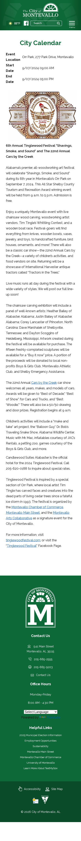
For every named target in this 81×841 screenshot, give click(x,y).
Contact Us (43, 675)
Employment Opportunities (40, 740)
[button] (58, 23)
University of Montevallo (41, 762)
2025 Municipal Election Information (40, 735)
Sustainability (40, 746)
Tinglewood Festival (21, 546)
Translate (53, 717)
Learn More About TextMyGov (41, 768)
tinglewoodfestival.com (23, 540)
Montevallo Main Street (23, 513)
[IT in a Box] (44, 803)
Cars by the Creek (44, 383)
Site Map (57, 789)
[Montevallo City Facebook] (26, 23)
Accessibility (32, 789)
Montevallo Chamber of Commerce (37, 507)
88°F (17, 23)
